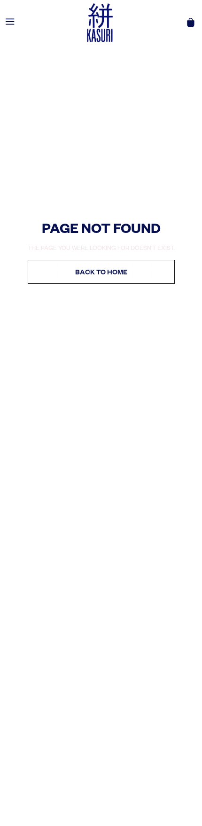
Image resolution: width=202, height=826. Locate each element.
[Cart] (190, 22)
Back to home (101, 271)
